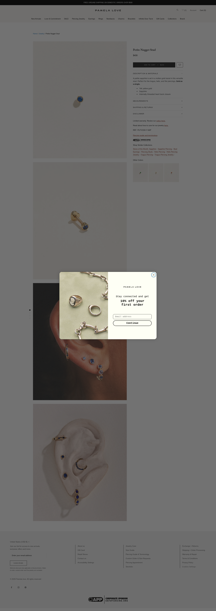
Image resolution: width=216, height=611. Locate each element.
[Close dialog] (154, 275)
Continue (132, 323)
